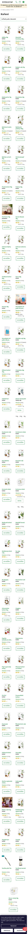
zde (2, 922)
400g (22, 507)
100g (17, 416)
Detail (20, 410)
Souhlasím (20, 930)
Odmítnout (7, 930)
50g (18, 507)
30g (24, 416)
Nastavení (13, 926)
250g (21, 416)
